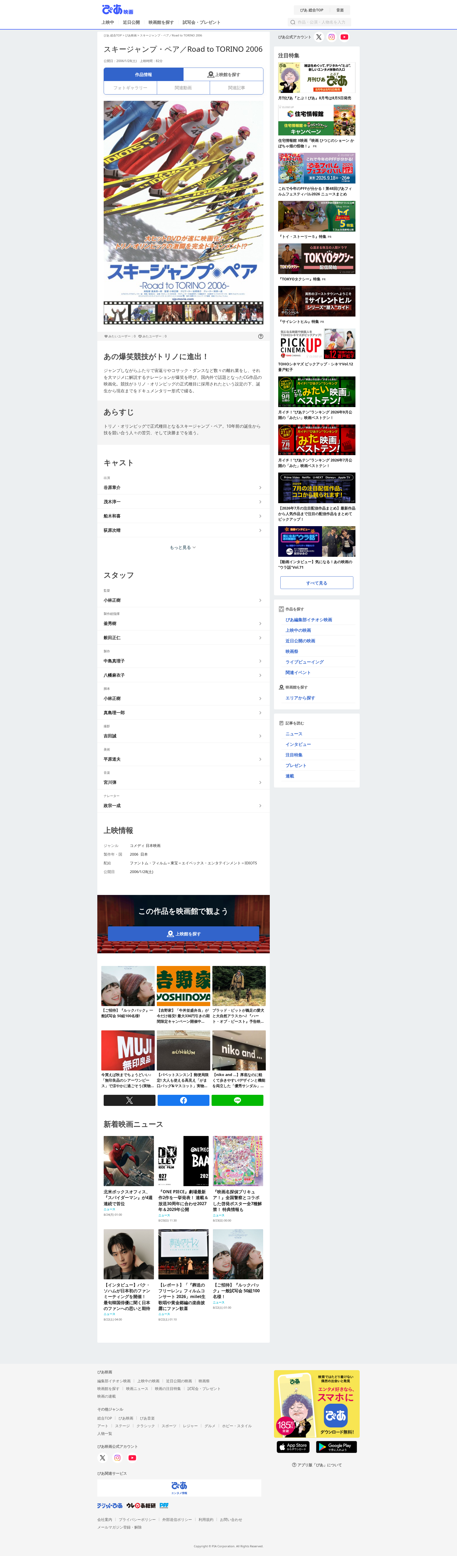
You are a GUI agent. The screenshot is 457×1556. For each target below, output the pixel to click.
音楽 (340, 10)
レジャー (190, 1425)
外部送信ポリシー (177, 1519)
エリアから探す (300, 698)
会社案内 (104, 1519)
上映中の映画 (298, 630)
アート (102, 1425)
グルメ (210, 1425)
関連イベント (298, 672)
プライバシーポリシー (137, 1519)
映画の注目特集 (168, 1388)
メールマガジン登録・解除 (119, 1527)
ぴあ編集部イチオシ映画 (309, 620)
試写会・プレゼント (202, 22)
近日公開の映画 (300, 641)
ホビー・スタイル (237, 1425)
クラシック (145, 1425)
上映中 (108, 22)
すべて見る (316, 583)
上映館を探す (227, 74)
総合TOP (104, 1418)
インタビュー (298, 744)
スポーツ (169, 1425)
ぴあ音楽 (147, 1418)
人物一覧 (104, 1433)
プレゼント (296, 765)
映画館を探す (161, 22)
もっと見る (180, 547)
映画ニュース (137, 1388)
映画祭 (292, 651)
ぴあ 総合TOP (311, 10)
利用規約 (206, 1519)
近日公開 (131, 22)
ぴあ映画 (131, 35)
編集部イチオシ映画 (114, 1380)
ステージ (122, 1425)
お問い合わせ (231, 1519)
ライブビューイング (305, 662)
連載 (290, 776)
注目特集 (294, 755)
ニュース (294, 734)
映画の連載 (106, 1396)
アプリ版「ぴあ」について (320, 1465)
